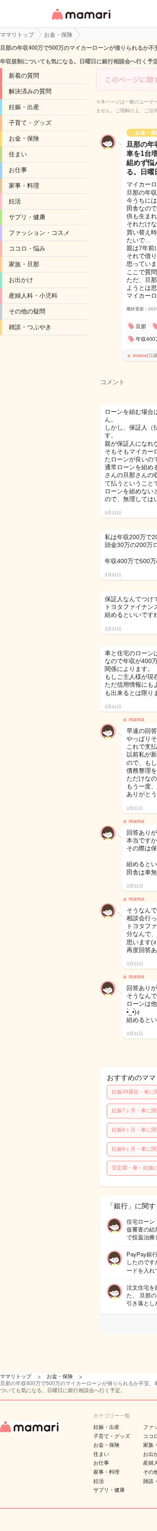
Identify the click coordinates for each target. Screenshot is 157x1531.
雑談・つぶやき (30, 326)
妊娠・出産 (24, 106)
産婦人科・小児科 (33, 295)
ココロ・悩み (27, 248)
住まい (18, 154)
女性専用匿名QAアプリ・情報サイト (80, 20)
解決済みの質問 (30, 91)
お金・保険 (24, 138)
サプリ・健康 (27, 216)
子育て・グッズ (30, 122)
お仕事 (18, 169)
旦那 (141, 326)
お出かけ (21, 279)
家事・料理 (24, 185)
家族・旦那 (24, 264)
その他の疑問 (27, 311)
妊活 (15, 201)
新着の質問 (24, 75)
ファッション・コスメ (39, 232)
